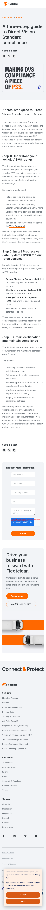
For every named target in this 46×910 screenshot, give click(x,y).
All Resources (7, 763)
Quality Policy (7, 858)
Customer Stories (9, 767)
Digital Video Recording (12, 707)
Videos (5, 790)
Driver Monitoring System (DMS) (15, 749)
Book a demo (17, 596)
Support (5, 818)
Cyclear (5, 703)
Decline (23, 901)
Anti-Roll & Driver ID (10, 721)
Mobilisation (7, 809)
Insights (5, 772)
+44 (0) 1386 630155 (21, 604)
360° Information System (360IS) (15, 739)
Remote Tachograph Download (15, 744)
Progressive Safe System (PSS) (15, 726)
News (4, 776)
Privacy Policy (8, 853)
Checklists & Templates (11, 781)
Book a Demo (7, 827)
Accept (23, 895)
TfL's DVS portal (17, 226)
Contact (5, 823)
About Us (6, 804)
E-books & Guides (9, 786)
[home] (10, 4)
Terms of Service (9, 864)
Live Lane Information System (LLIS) (16, 730)
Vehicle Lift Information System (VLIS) (17, 735)
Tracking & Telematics (11, 716)
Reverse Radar (8, 712)
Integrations (7, 813)
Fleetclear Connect (10, 698)
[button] (41, 4)
